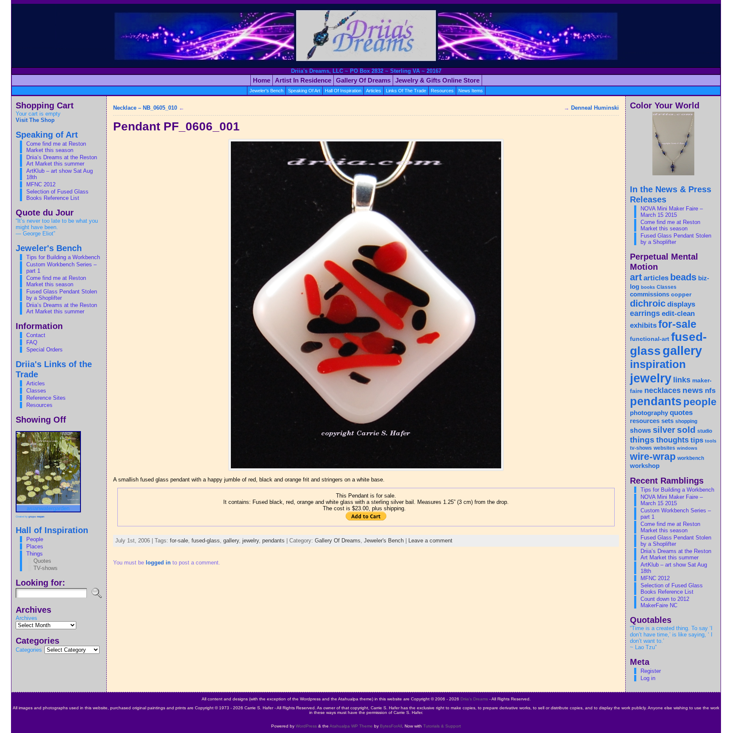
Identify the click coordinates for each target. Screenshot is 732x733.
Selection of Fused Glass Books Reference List (57, 194)
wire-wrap (653, 456)
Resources (39, 405)
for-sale (179, 540)
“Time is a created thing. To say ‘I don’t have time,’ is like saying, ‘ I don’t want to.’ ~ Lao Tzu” (671, 637)
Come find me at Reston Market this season (56, 147)
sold (686, 429)
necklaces (662, 390)
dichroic (647, 303)
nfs (710, 391)
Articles (35, 383)
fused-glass (205, 540)
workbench (690, 458)
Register (650, 671)
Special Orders (44, 349)
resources (442, 90)
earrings (645, 313)
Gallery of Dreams (363, 80)
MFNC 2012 (40, 184)
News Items (470, 90)
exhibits (643, 325)
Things (34, 553)
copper (681, 294)
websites (664, 448)
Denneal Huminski (595, 108)
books (648, 287)
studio (704, 431)
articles (373, 90)
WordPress (306, 726)
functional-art (649, 339)
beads (683, 277)
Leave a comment (430, 540)
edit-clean (678, 314)
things (642, 439)
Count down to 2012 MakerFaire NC (664, 602)
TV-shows (45, 568)
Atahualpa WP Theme (351, 726)
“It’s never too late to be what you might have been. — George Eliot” (57, 227)
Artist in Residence (303, 80)
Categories (29, 650)
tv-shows (641, 448)
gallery (231, 540)
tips (696, 440)
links (681, 379)
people (699, 401)
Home (261, 80)
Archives (26, 618)
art (636, 277)
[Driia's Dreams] (366, 35)
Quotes (42, 561)
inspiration (658, 364)
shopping (686, 421)
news (692, 390)
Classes (36, 390)
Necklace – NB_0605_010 (145, 108)
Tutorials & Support (442, 726)
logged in (158, 562)
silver (664, 429)
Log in (647, 678)
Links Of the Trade (406, 90)
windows (687, 448)
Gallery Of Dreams (337, 540)
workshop (645, 465)
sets (667, 420)
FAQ (31, 342)
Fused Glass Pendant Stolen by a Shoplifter (61, 294)
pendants (273, 540)
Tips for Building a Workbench (63, 257)
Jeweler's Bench (266, 90)
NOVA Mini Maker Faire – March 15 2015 (671, 211)
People (34, 539)
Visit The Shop (35, 120)
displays (681, 304)
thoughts (672, 440)
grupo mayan (36, 516)
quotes (681, 412)
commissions (649, 294)
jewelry (250, 540)
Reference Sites (46, 398)
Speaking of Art (304, 90)
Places (34, 546)
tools (710, 440)
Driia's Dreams (474, 699)
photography (649, 412)
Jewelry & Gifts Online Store (437, 80)
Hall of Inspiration (343, 90)
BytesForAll (391, 726)
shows (640, 430)
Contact (35, 335)
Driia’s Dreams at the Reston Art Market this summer (61, 160)
